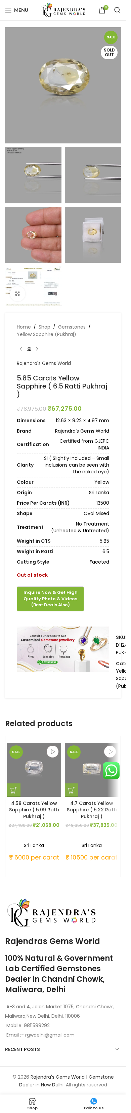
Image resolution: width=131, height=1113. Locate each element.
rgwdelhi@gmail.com (49, 1035)
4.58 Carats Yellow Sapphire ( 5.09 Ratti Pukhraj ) (34, 810)
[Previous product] (21, 349)
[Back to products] (29, 349)
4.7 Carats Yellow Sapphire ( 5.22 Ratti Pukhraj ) (92, 810)
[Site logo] (63, 9)
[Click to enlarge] (17, 293)
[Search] (117, 10)
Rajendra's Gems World (44, 363)
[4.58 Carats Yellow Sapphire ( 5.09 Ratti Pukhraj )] (34, 770)
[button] (13, 790)
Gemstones (72, 327)
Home (24, 327)
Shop (44, 327)
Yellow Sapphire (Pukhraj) (46, 334)
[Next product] (37, 349)
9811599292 (37, 1025)
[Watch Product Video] (52, 751)
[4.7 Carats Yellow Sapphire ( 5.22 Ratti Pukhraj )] (92, 770)
